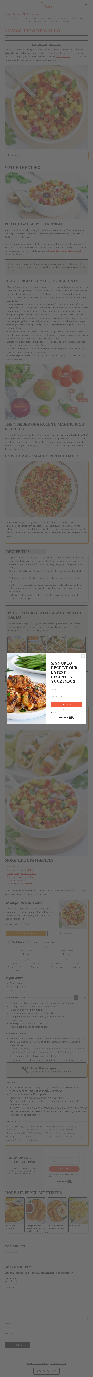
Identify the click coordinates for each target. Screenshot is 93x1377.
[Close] (83, 656)
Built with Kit (66, 718)
